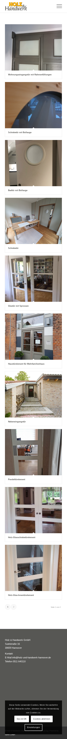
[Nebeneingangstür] (33, 394)
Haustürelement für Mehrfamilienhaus (26, 364)
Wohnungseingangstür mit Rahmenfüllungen (30, 74)
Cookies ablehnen (41, 719)
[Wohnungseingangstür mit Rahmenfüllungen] (33, 47)
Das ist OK (22, 719)
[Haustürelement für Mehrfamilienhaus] (33, 337)
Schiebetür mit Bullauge (19, 132)
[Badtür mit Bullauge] (33, 163)
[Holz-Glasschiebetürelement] (33, 510)
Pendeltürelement (16, 479)
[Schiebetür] (33, 221)
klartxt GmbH (10, 735)
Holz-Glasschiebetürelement (21, 537)
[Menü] (57, 6)
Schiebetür (13, 248)
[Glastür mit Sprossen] (33, 279)
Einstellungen (33, 727)
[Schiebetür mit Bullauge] (33, 105)
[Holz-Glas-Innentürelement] (33, 568)
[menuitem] (57, 6)
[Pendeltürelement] (33, 452)
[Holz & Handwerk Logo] (27, 6)
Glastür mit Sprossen (18, 306)
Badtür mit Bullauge (17, 190)
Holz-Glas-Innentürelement (21, 595)
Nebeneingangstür (17, 421)
